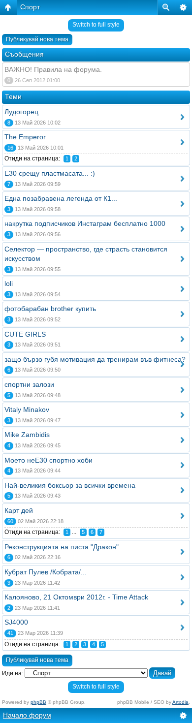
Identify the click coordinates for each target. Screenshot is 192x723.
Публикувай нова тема (37, 39)
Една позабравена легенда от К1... (60, 198)
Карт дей (18, 510)
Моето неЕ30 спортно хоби (48, 460)
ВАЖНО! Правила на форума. (53, 69)
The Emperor (25, 137)
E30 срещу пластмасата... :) (49, 173)
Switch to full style (96, 24)
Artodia (180, 702)
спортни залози (29, 384)
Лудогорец (21, 112)
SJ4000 (16, 622)
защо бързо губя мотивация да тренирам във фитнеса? (95, 359)
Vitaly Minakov (26, 409)
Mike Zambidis (27, 435)
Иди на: (12, 673)
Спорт (30, 7)
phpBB (38, 702)
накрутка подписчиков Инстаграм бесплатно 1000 (84, 223)
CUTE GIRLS (25, 334)
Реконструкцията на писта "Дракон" (61, 547)
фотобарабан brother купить (50, 309)
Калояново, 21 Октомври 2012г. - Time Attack (76, 597)
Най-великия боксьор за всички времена (69, 485)
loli (8, 283)
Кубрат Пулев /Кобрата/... (45, 572)
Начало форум (27, 715)
